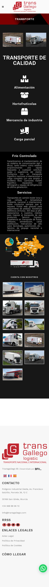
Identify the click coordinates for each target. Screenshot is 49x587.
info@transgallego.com (14, 512)
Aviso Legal (8, 536)
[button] (43, 568)
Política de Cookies (12, 545)
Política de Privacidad (13, 540)
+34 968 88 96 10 (10, 506)
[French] (10, 475)
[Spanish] (15, 475)
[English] (5, 475)
